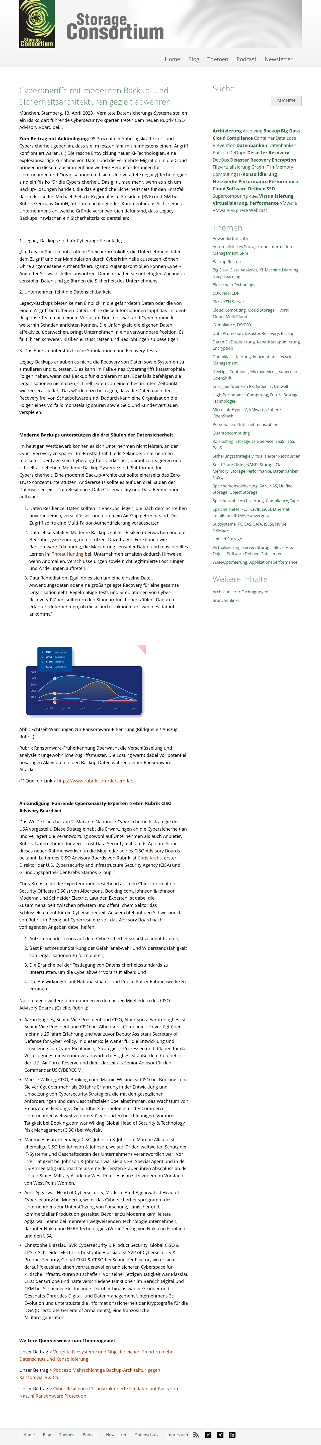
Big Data (290, 131)
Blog (193, 59)
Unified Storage (227, 539)
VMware (288, 203)
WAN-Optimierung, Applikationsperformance (255, 562)
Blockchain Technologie (235, 284)
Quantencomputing (231, 433)
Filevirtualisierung (231, 167)
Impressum (177, 1434)
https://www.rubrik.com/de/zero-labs (96, 781)
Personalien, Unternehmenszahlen (245, 424)
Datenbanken (251, 145)
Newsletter (279, 59)
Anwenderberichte (230, 238)
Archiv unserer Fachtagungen (240, 592)
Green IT (260, 167)
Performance (253, 181)
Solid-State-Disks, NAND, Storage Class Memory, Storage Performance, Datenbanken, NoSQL (256, 471)
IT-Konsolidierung (257, 174)
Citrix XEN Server (228, 302)
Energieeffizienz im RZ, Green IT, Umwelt (250, 386)
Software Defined (246, 189)
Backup (271, 131)
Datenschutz (146, 1434)
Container (264, 138)
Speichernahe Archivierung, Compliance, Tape (256, 500)
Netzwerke (225, 181)
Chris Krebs (150, 858)
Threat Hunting (68, 554)
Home (172, 59)
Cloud (219, 138)
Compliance (239, 138)
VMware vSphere (230, 210)
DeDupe (237, 153)
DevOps (221, 160)
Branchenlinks (226, 600)
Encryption (284, 160)
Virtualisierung (276, 196)
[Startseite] (160, 24)
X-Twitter (208, 1435)
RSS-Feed (196, 1435)
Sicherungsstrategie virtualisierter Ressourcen (256, 456)
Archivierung (227, 131)
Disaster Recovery (250, 160)
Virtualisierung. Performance (246, 203)
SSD (271, 189)
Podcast (246, 59)
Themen (217, 59)
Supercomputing (230, 196)
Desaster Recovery (268, 153)
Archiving (252, 131)
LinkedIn (232, 1435)
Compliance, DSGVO (232, 325)
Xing (220, 1435)
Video (253, 196)
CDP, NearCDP (226, 293)
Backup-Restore (228, 261)
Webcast (258, 210)
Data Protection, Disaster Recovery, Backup (254, 333)
